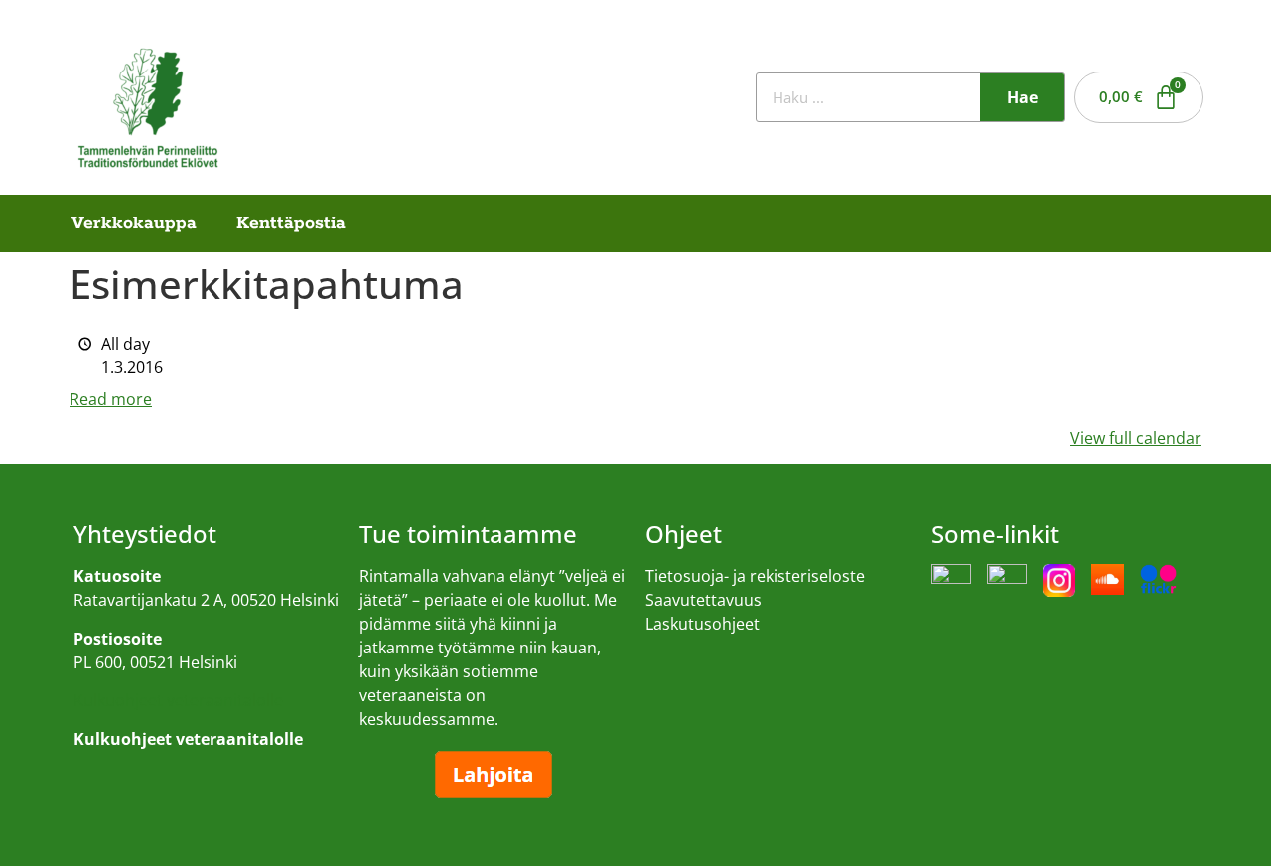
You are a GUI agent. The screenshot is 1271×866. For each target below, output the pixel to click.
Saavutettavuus (703, 600)
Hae (1022, 97)
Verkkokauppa (134, 223)
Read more (111, 399)
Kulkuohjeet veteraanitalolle (178, 700)
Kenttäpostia (291, 223)
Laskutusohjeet (702, 624)
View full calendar (1135, 438)
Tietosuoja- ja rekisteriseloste (755, 576)
